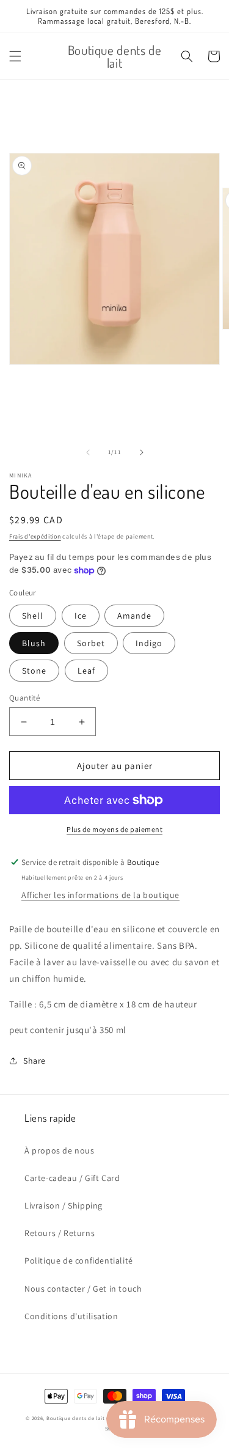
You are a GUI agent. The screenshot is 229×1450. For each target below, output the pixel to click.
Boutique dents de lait (75, 1418)
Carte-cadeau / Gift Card (72, 1177)
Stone (34, 670)
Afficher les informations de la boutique (100, 894)
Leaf (86, 670)
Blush (34, 643)
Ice (81, 615)
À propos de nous (59, 1150)
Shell (32, 615)
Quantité (24, 698)
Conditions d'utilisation (71, 1316)
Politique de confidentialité (78, 1260)
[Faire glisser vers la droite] (141, 452)
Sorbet (91, 643)
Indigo (149, 643)
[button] (15, 56)
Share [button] (34, 1060)
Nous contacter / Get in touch (83, 1288)
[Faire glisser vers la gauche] (88, 452)
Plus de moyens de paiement (114, 829)
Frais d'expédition (35, 536)
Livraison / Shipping (63, 1205)
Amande (134, 615)
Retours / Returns (59, 1232)
